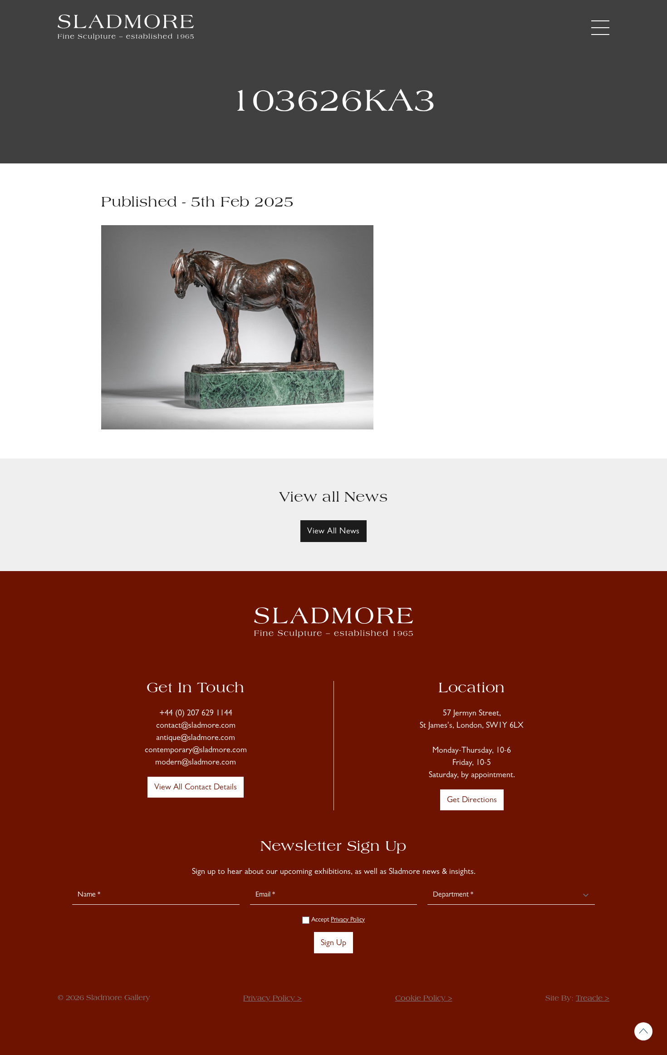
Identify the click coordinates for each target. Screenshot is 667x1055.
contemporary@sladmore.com (196, 751)
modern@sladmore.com (195, 763)
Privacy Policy (348, 920)
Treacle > (592, 998)
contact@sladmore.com (195, 726)
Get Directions (472, 801)
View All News (333, 532)
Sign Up (333, 944)
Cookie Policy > (423, 998)
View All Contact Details (195, 788)
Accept (337, 920)
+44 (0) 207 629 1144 (195, 714)
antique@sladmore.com (195, 739)
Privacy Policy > (272, 998)
